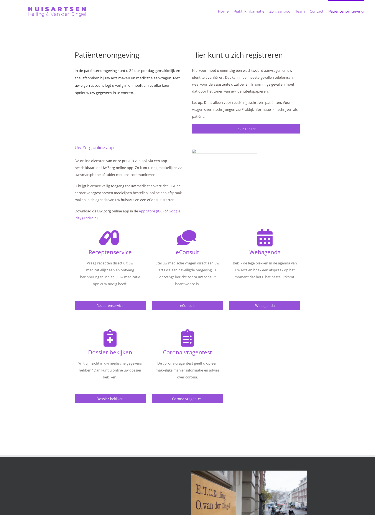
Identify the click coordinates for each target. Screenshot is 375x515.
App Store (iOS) (151, 211)
